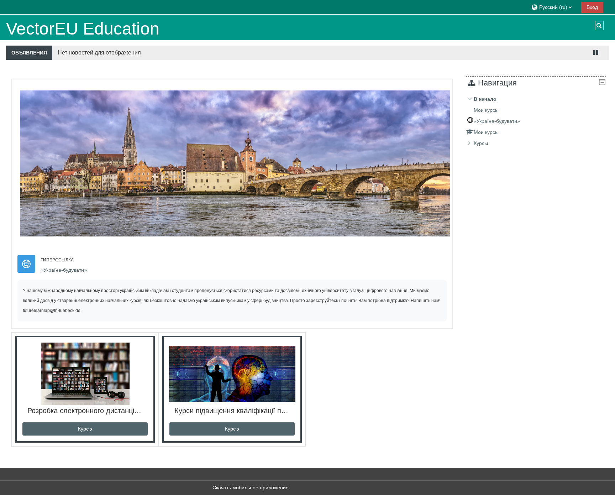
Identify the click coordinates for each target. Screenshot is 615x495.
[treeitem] (536, 121)
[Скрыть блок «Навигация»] (602, 82)
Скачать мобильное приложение (250, 487)
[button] (554, 6)
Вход (592, 7)
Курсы (481, 143)
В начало (485, 99)
